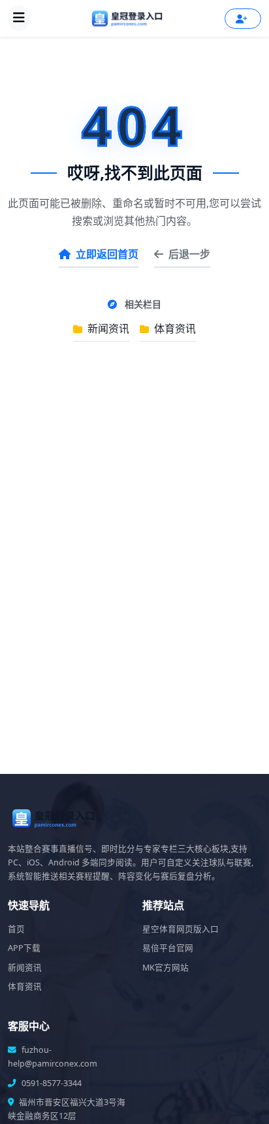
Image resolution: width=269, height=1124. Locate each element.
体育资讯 (173, 328)
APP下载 (24, 948)
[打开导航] (19, 18)
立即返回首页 (107, 254)
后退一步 (189, 254)
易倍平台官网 (167, 948)
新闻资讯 (107, 328)
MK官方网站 (165, 967)
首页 (16, 929)
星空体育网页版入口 (180, 929)
